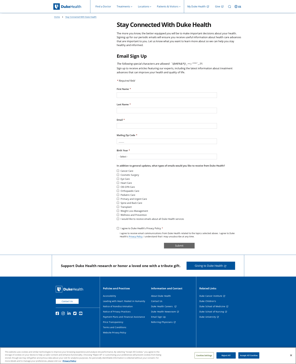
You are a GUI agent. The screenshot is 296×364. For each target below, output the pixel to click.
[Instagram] (64, 314)
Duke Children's (207, 301)
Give (217, 6)
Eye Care (125, 178)
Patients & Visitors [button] (167, 6)
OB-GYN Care (128, 186)
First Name (123, 88)
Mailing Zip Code (126, 135)
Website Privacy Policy (114, 332)
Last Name (123, 104)
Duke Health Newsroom (163, 311)
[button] (238, 6)
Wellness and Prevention (134, 214)
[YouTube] (81, 314)
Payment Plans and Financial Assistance (124, 316)
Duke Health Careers (162, 306)
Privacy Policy (135, 236)
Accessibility (109, 295)
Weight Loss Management (134, 210)
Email (120, 119)
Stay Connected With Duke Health (81, 17)
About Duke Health (161, 295)
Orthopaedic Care (130, 190)
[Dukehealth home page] (71, 6)
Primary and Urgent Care (134, 198)
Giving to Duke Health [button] (209, 265)
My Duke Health (196, 6)
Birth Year (122, 150)
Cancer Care (127, 170)
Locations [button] (143, 6)
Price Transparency (113, 322)
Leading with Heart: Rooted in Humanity (124, 301)
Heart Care (126, 182)
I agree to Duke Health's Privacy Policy (141, 228)
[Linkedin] (69, 314)
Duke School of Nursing (211, 311)
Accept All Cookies (249, 355)
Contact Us (67, 301)
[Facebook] (58, 314)
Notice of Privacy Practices (117, 311)
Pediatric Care (128, 194)
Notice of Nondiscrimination (118, 306)
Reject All (226, 355)
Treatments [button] (123, 6)
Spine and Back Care (131, 202)
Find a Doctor (103, 6)
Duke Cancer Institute (210, 295)
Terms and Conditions (114, 327)
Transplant (126, 206)
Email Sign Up (158, 316)
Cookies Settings (204, 355)
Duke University (207, 316)
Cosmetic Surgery (130, 174)
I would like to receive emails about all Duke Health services (152, 218)
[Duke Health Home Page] (70, 289)
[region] (148, 355)
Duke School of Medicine (212, 306)
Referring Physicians (162, 322)
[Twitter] (75, 314)
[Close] (291, 355)
